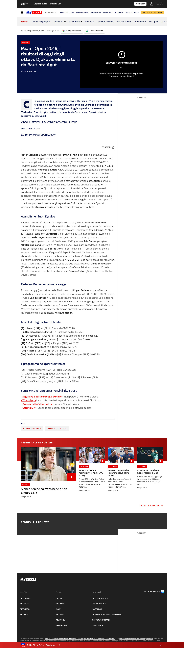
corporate (97, 625)
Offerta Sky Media (101, 620)
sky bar (60, 615)
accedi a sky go (152, 591)
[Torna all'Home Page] (34, 12)
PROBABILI (96, 12)
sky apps (60, 604)
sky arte (24, 615)
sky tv (59, 598)
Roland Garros (124, 22)
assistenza (140, 639)
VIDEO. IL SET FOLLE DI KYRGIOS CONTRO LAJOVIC (49, 122)
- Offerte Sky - (29, 407)
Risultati (89, 22)
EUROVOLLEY (132, 12)
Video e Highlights (41, 22)
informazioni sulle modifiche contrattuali (99, 639)
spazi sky (60, 620)
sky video (25, 609)
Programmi (61, 625)
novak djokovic (57, 428)
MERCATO (108, 12)
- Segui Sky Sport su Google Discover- (42, 396)
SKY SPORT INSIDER (152, 12)
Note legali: (97, 592)
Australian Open (105, 22)
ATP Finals (166, 22)
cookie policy (99, 604)
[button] (87, 645)
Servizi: (59, 592)
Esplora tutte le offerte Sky (48, 4)
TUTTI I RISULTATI (30, 128)
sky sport (25, 598)
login (160, 4)
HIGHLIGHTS (82, 12)
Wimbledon (140, 22)
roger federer (32, 428)
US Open (153, 22)
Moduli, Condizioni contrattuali (57, 639)
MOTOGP (119, 12)
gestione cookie (100, 598)
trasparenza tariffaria (127, 639)
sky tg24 (24, 604)
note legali (97, 609)
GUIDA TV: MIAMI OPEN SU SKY (38, 134)
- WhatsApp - (28, 400)
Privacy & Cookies (76, 639)
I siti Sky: (23, 592)
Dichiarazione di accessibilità (106, 615)
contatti (149, 639)
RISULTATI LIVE (67, 12)
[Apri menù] (22, 12)
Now (58, 609)
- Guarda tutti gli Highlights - (37, 404)
